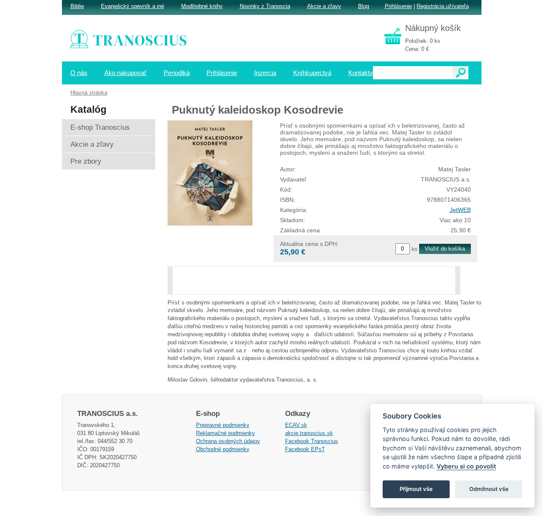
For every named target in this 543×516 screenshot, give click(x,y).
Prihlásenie (398, 6)
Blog (363, 6)
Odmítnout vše (489, 488)
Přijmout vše (416, 488)
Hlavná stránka (88, 92)
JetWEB (460, 209)
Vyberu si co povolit (466, 466)
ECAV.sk (296, 425)
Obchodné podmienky (222, 449)
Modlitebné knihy (202, 6)
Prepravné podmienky (222, 425)
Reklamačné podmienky (225, 433)
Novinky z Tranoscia (265, 6)
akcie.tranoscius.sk (309, 433)
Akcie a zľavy (324, 6)
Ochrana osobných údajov (228, 441)
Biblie (77, 6)
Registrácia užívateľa (443, 6)
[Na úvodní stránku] (134, 40)
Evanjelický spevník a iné (132, 6)
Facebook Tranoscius (311, 441)
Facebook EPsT (305, 449)
